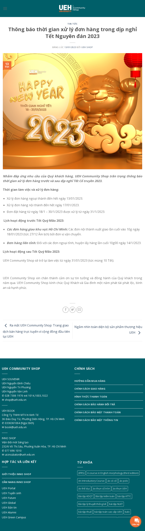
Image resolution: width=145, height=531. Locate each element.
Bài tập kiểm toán (105, 496)
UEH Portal (8, 488)
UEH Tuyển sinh (11, 493)
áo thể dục (84, 488)
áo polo (124, 480)
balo (127, 511)
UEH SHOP (87, 47)
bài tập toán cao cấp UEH (108, 511)
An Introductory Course (91, 480)
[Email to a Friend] (79, 310)
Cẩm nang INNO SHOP (16, 482)
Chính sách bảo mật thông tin (96, 420)
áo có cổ (112, 480)
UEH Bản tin (9, 507)
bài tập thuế (85, 511)
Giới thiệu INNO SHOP (16, 474)
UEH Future (9, 498)
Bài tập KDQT (85, 496)
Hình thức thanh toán (90, 396)
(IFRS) (81, 473)
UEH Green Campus (14, 517)
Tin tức (72, 23)
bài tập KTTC (124, 496)
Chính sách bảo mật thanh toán (97, 412)
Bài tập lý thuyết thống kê (92, 504)
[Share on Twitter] (72, 310)
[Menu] (5, 8)
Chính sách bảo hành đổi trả (94, 404)
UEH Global (9, 503)
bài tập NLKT (116, 504)
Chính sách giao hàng (89, 388)
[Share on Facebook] (65, 310)
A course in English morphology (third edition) (112, 473)
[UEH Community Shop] (72, 8)
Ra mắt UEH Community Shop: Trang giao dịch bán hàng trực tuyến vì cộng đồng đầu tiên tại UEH (36, 331)
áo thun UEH (120, 488)
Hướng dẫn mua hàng (90, 381)
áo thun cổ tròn (101, 488)
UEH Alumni (9, 512)
